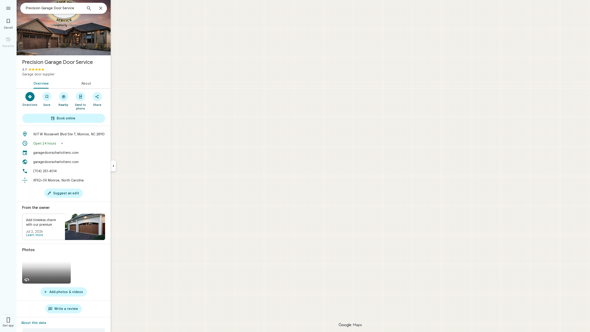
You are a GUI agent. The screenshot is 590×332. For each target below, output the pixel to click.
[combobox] (54, 8)
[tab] (40, 83)
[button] (64, 143)
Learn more (34, 235)
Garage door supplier (38, 74)
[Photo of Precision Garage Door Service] (64, 27)
